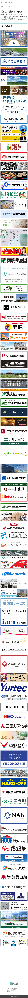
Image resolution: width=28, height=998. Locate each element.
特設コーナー (10, 6)
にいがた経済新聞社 (14, 996)
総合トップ (3, 6)
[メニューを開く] (25, 2)
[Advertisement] (14, 962)
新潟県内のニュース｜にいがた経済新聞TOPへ (13, 19)
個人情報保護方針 (11, 990)
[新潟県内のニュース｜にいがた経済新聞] (7, 2)
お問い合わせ (10, 991)
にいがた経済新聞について (14, 988)
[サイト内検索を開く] (22, 2)
